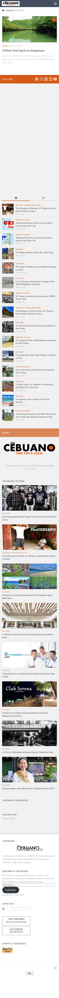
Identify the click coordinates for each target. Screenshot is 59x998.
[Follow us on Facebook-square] (37, 79)
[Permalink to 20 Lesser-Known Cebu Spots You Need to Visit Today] (8, 371)
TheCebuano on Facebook (15, 800)
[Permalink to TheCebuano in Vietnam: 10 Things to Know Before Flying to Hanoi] (8, 209)
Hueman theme (42, 984)
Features (19, 205)
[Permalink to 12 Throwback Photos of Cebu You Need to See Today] (8, 327)
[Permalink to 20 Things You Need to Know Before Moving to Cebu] (8, 268)
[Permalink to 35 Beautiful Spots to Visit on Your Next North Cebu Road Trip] (8, 239)
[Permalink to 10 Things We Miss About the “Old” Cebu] (8, 253)
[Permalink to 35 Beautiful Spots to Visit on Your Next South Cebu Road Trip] (8, 224)
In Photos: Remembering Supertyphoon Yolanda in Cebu (27, 752)
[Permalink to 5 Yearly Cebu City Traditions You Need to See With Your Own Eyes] (8, 385)
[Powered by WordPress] (20, 984)
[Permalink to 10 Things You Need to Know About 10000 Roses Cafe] (8, 297)
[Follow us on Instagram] (41, 79)
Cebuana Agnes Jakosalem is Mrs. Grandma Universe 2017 (28, 788)
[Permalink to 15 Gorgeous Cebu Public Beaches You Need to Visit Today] (8, 341)
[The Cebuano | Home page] (13, 3)
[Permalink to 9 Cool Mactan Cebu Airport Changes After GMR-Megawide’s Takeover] (8, 282)
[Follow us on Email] (55, 79)
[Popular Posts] (16, 198)
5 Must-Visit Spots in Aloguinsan (23, 50)
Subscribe (11, 889)
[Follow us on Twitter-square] (46, 79)
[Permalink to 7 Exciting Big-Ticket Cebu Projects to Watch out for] (8, 356)
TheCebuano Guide (32, 205)
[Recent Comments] (43, 198)
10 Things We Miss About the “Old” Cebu (34, 252)
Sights (5, 46)
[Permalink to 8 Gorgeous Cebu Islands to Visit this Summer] (8, 400)
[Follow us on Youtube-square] (50, 79)
